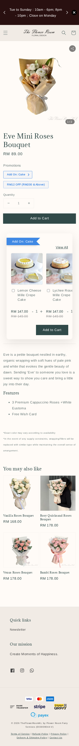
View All (62, 247)
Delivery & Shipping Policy (32, 737)
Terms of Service (20, 734)
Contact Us (56, 737)
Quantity (9, 194)
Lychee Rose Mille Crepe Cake (63, 295)
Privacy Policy (59, 734)
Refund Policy (40, 734)
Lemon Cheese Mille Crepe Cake (29, 295)
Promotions (12, 165)
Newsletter (18, 629)
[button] (5, 33)
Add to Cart (39, 218)
